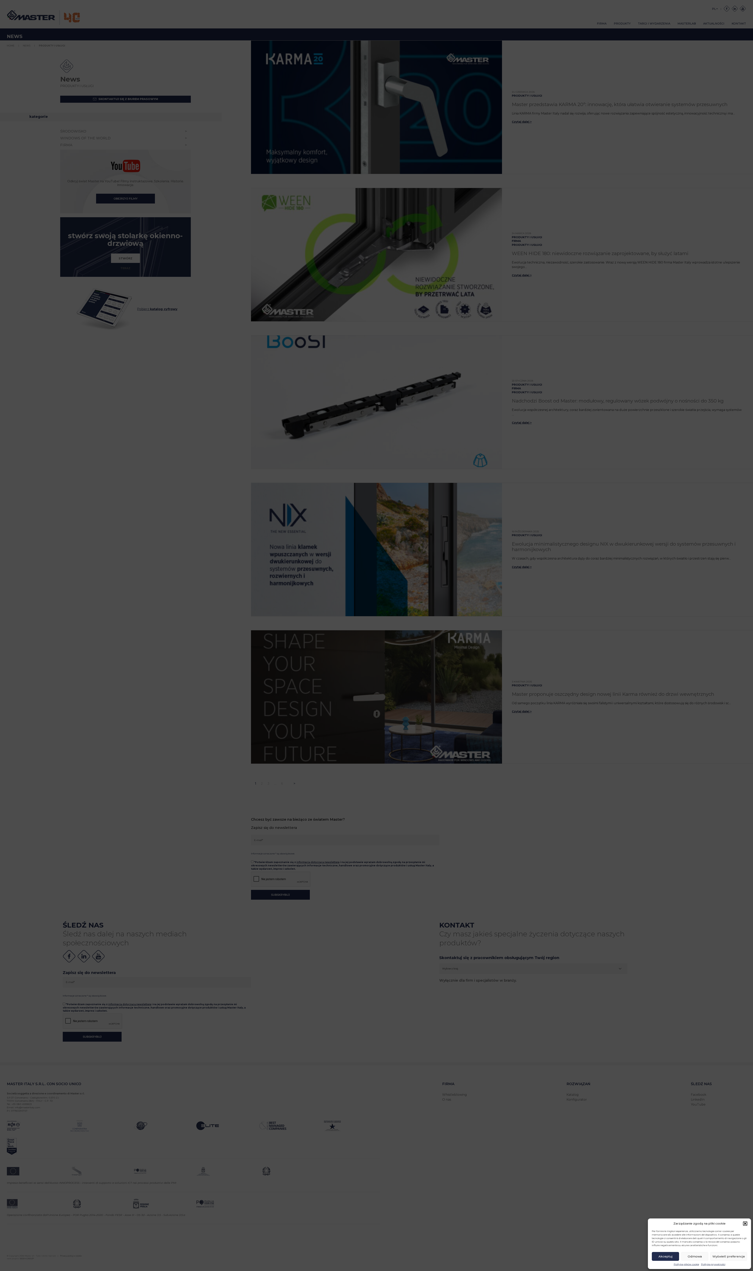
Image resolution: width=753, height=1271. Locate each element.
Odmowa (695, 1256)
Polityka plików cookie (686, 1264)
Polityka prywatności (713, 1264)
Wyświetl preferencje (728, 1256)
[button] (745, 1224)
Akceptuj (665, 1256)
